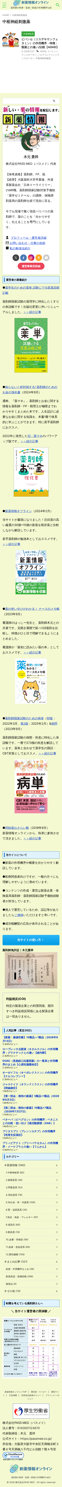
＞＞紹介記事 (32, 312)
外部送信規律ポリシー (31, 1395)
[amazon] (38, 257)
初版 (50, 718)
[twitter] (16, 257)
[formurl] (46, 257)
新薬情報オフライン (18, 511)
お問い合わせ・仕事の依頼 (27, 243)
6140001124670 (28, 1428)
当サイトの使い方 (29, 939)
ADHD (43, 51)
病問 (54, 723)
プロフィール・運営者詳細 (28, 238)
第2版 (24, 723)
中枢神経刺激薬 (43, 58)
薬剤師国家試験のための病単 (24, 718)
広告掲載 (13, 1395)
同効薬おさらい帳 (17, 828)
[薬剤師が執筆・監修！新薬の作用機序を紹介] (31, 3)
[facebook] (23, 257)
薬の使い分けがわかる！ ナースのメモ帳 (32, 609)
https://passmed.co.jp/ (36, 1438)
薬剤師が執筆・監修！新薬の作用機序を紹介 (31, 1477)
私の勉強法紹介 (20, 248)
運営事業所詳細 (31, 266)
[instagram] (31, 257)
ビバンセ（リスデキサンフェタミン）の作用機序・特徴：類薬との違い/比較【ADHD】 (40, 43)
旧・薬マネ (35, 436)
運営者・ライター (39, 1392)
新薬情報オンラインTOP (16, 1392)
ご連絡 (18, 915)
